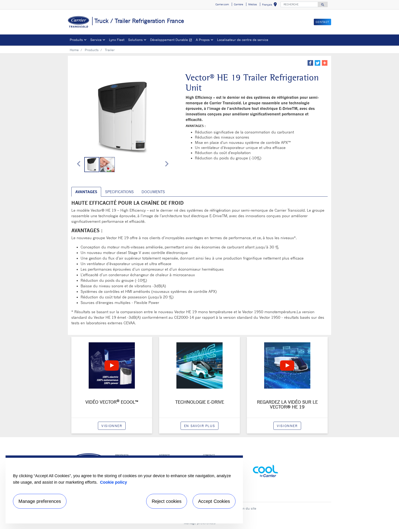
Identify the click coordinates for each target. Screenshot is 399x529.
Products (92, 50)
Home (74, 50)
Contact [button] (322, 22)
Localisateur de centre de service (242, 40)
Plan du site (247, 508)
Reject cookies (166, 501)
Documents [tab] (153, 191)
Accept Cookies (214, 501)
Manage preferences (39, 501)
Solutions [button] (135, 40)
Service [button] (96, 40)
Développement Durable (172, 40)
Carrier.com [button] (222, 4)
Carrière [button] (238, 4)
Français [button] (270, 5)
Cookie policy (113, 482)
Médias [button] (252, 4)
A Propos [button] (203, 40)
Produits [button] (76, 40)
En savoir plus (199, 426)
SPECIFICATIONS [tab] (119, 191)
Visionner (111, 426)
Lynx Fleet (116, 40)
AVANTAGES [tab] (86, 191)
